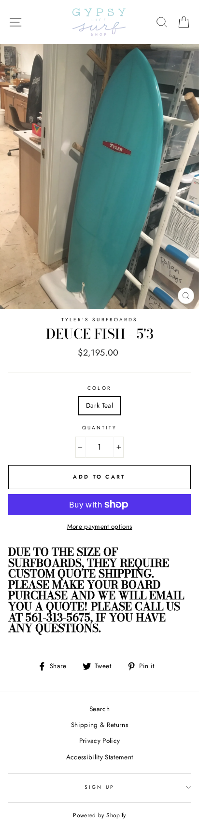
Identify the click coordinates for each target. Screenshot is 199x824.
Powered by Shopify (99, 815)
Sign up (99, 787)
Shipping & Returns (99, 724)
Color (99, 388)
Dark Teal (99, 405)
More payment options (99, 526)
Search (99, 709)
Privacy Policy (99, 740)
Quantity (99, 427)
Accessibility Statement (99, 757)
